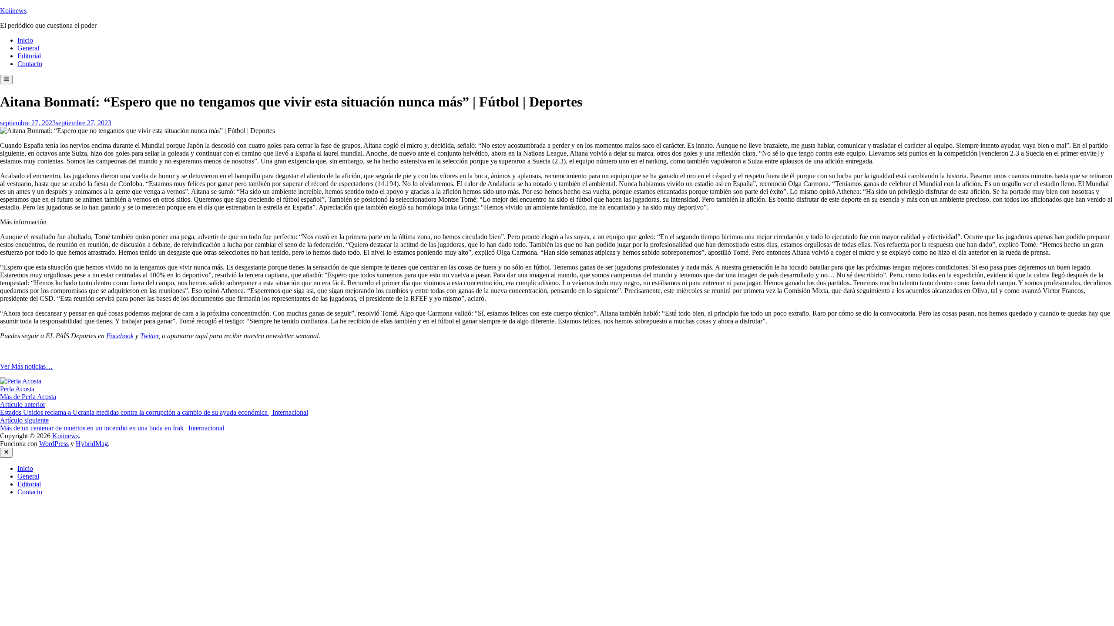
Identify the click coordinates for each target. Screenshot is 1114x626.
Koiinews (13, 10)
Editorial (29, 56)
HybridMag (92, 443)
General (28, 48)
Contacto (29, 63)
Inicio (25, 40)
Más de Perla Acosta (28, 396)
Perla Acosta (17, 389)
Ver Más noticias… (26, 366)
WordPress (54, 443)
